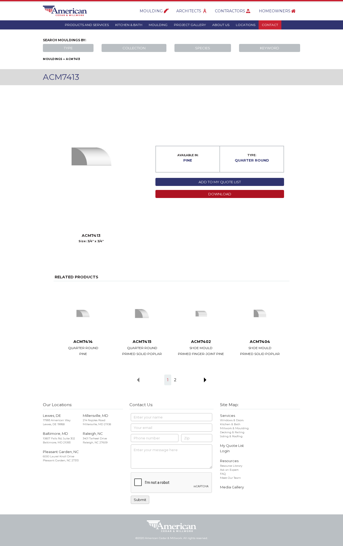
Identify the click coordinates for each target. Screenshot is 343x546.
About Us (220, 25)
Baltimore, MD (55, 433)
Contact (270, 25)
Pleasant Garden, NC (61, 452)
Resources (229, 461)
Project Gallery (190, 25)
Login (225, 451)
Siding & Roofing (231, 436)
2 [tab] (175, 379)
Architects (188, 11)
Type (68, 48)
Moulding (151, 11)
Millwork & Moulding (234, 428)
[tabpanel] (83, 324)
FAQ (223, 474)
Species (202, 48)
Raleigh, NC (93, 433)
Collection (134, 48)
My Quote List (232, 445)
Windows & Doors (232, 420)
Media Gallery (232, 487)
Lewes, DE (52, 415)
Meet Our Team (230, 478)
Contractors (230, 11)
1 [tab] (168, 379)
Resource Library (231, 466)
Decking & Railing (232, 432)
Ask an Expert (229, 470)
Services (227, 415)
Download (219, 194)
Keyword (269, 48)
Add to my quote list (220, 182)
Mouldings (52, 59)
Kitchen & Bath (128, 25)
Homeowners (274, 11)
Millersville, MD (95, 415)
